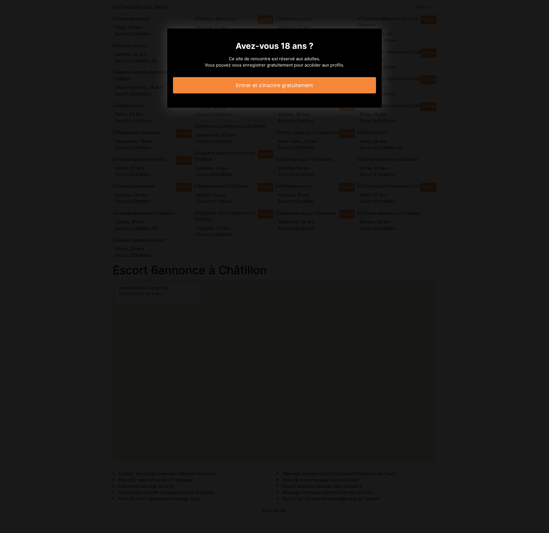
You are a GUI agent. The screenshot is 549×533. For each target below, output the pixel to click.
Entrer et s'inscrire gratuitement (274, 85)
